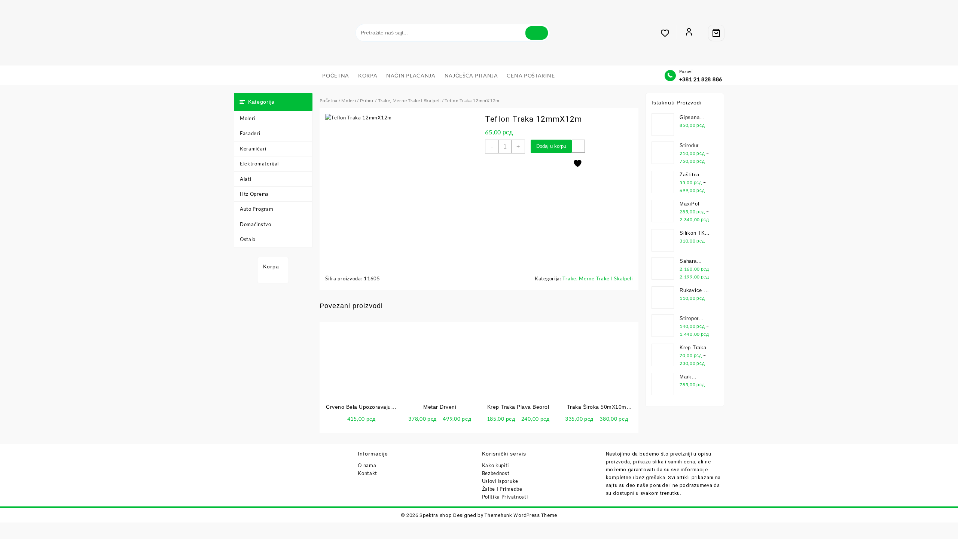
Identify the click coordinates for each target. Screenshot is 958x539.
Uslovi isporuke (500, 481)
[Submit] (536, 33)
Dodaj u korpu (551, 146)
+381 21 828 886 (701, 79)
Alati (245, 179)
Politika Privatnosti (505, 497)
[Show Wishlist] (668, 33)
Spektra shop (435, 515)
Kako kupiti (495, 465)
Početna (329, 100)
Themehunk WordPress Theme (521, 515)
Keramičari (253, 149)
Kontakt (367, 473)
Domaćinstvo (255, 224)
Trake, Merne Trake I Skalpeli (409, 100)
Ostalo (248, 239)
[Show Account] (688, 33)
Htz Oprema (254, 194)
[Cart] (716, 32)
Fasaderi (250, 133)
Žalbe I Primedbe (502, 489)
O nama (367, 465)
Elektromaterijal (259, 164)
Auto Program (256, 209)
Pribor (367, 100)
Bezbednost (496, 473)
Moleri (247, 118)
